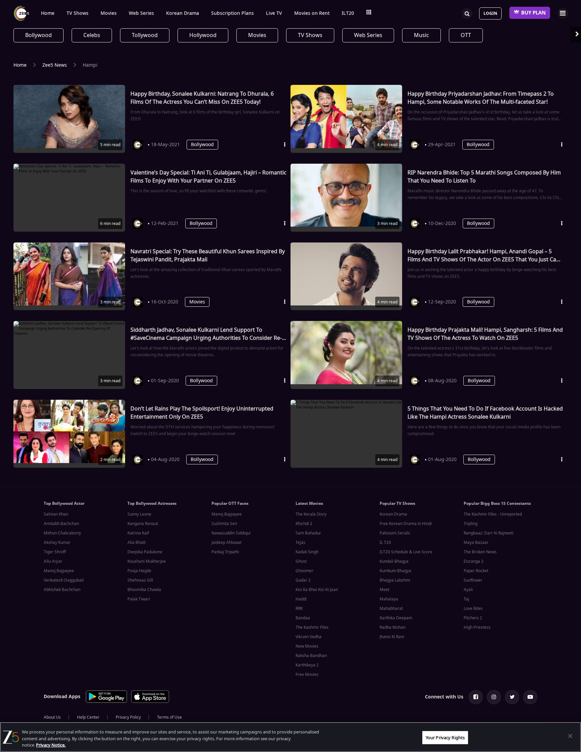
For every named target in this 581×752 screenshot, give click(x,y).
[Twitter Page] (512, 697)
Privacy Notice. (51, 745)
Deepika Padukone (144, 552)
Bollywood (202, 144)
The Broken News (480, 552)
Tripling (470, 524)
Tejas (300, 543)
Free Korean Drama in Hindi (406, 524)
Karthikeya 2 (307, 665)
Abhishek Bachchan (62, 590)
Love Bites (473, 609)
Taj (466, 599)
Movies (109, 13)
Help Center (88, 717)
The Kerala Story (311, 514)
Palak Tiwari (138, 599)
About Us (52, 717)
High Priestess (477, 627)
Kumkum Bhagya (395, 571)
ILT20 (348, 13)
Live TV (274, 13)
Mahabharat (391, 609)
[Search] (467, 13)
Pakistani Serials (395, 533)
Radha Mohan (392, 627)
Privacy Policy (128, 717)
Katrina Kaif (138, 533)
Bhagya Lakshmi (395, 580)
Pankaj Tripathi (225, 552)
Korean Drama (182, 13)
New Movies (307, 646)
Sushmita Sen (224, 524)
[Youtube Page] (530, 697)
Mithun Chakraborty (62, 533)
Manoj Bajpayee (59, 571)
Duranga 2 (473, 561)
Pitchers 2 (473, 618)
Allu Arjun (53, 561)
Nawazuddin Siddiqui (230, 533)
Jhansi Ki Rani (392, 637)
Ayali (468, 590)
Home (47, 13)
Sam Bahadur (308, 533)
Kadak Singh (307, 552)
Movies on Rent (312, 13)
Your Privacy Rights (445, 737)
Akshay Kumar (57, 543)
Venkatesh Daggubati (64, 580)
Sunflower (473, 580)
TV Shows (77, 13)
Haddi (301, 599)
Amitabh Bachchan (61, 524)
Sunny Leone (139, 514)
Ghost (301, 561)
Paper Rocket (476, 571)
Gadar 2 (303, 580)
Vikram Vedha (308, 637)
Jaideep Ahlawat (226, 543)
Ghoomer (304, 571)
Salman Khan (56, 514)
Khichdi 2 (304, 524)
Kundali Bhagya (394, 561)
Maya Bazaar (476, 543)
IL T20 (385, 543)
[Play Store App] (106, 702)
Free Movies (307, 675)
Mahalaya (389, 599)
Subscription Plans (232, 13)
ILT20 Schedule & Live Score (406, 552)
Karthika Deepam (396, 618)
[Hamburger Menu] (563, 13)
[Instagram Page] (494, 697)
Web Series (141, 13)
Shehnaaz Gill (140, 580)
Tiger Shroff (55, 552)
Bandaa (303, 618)
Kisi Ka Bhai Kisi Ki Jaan (317, 590)
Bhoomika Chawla (144, 590)
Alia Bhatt (136, 543)
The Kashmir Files (312, 627)
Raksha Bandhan (311, 656)
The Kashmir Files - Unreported (493, 514)
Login (490, 13)
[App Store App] (150, 702)
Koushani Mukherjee (146, 561)
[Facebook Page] (476, 697)
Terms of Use (169, 717)
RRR (299, 609)
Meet (384, 590)
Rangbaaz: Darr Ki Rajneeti (488, 533)
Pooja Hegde (139, 571)
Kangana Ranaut (142, 524)
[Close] (570, 735)
